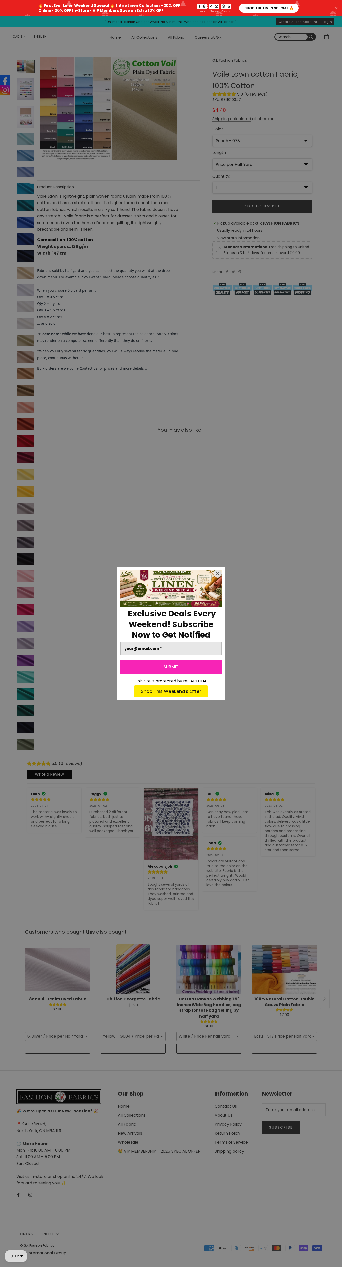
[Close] (218, 574)
